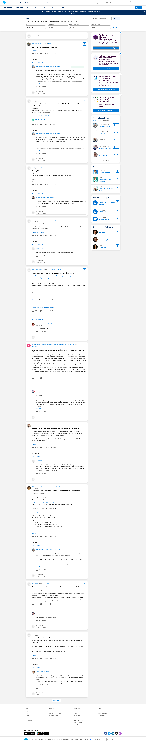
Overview (29, 8)
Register (81, 11)
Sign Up (138, 8)
